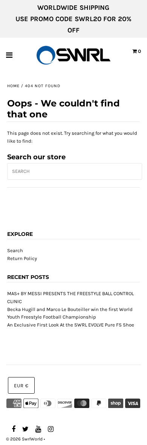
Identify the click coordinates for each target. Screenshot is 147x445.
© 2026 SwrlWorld (24, 439)
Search (15, 250)
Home (13, 85)
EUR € (21, 385)
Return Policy (22, 258)
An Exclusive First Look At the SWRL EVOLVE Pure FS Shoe (70, 325)
